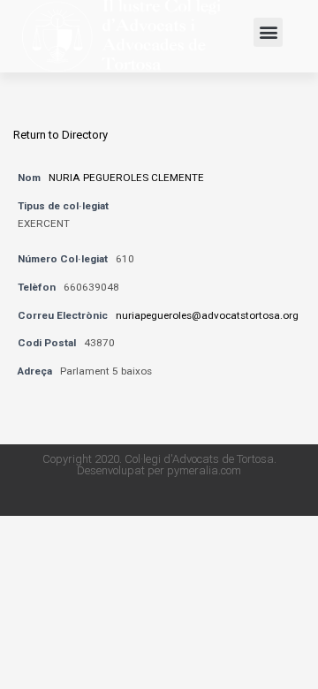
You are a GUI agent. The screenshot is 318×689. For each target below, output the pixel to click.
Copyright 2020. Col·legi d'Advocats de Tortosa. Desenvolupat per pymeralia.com (159, 464)
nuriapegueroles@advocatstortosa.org (207, 315)
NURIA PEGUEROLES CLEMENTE (126, 177)
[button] (268, 32)
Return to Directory (60, 134)
